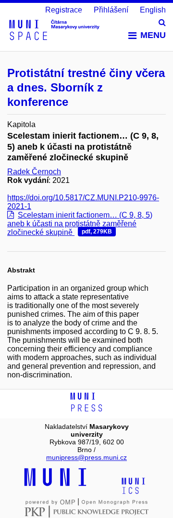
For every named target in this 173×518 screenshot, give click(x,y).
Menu (153, 35)
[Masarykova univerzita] (55, 485)
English (153, 10)
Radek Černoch (34, 172)
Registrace (63, 10)
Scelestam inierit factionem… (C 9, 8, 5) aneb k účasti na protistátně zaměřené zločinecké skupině (79, 223)
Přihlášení (111, 10)
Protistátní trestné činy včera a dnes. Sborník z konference (86, 87)
